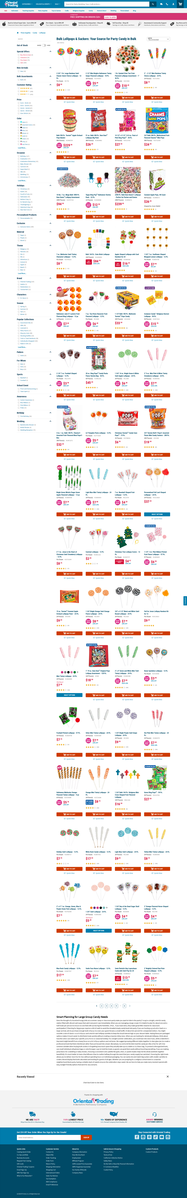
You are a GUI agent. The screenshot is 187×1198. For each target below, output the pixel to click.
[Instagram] (168, 1137)
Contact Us (49, 1152)
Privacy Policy (108, 1152)
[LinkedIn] (143, 1137)
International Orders (53, 1173)
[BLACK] (68, 672)
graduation (155, 1028)
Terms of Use (108, 1155)
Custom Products (151, 1152)
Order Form (50, 1161)
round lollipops (79, 1033)
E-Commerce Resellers (111, 1167)
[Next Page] (130, 1006)
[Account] (173, 4)
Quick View (70, 102)
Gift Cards (20, 1164)
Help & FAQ (49, 1155)
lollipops (92, 1031)
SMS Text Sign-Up (23, 1173)
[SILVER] (65, 672)
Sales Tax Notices (52, 1176)
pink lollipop (94, 1041)
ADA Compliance (51, 1182)
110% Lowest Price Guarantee (82, 1164)
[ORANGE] (91, 907)
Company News (77, 1173)
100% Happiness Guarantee (81, 1167)
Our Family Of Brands (79, 1170)
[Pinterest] (149, 1137)
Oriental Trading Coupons (25, 1167)
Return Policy (50, 1164)
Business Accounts (23, 1158)
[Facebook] (137, 1137)
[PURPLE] (94, 907)
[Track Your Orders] (161, 4)
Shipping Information (53, 1167)
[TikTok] (155, 1137)
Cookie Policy (108, 1170)
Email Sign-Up (22, 1170)
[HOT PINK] (62, 672)
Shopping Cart (51, 1170)
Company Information (79, 1152)
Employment (76, 1158)
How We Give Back (78, 1155)
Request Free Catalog (24, 1161)
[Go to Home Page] (18, 33)
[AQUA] (104, 907)
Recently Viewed (25, 1076)
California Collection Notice (113, 1158)
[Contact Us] (167, 4)
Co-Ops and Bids (22, 1155)
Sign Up (86, 1137)
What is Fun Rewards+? (24, 1176)
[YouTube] (162, 1137)
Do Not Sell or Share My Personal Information (119, 1164)
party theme (89, 1039)
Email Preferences (52, 1185)
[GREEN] (74, 672)
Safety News (108, 1161)
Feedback (185, 600)
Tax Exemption (51, 1179)
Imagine (145, 1020)
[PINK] (71, 672)
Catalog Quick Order (24, 1152)
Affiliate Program (78, 1161)
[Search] (152, 4)
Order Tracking (51, 1158)
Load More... (22, 148)
